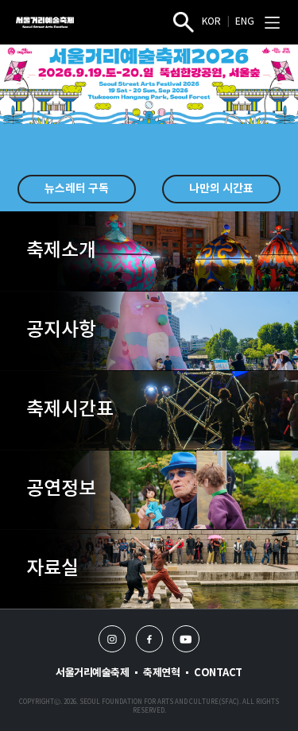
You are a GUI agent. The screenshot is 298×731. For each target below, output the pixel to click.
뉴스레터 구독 (77, 188)
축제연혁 (161, 673)
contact (218, 673)
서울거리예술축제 (92, 673)
